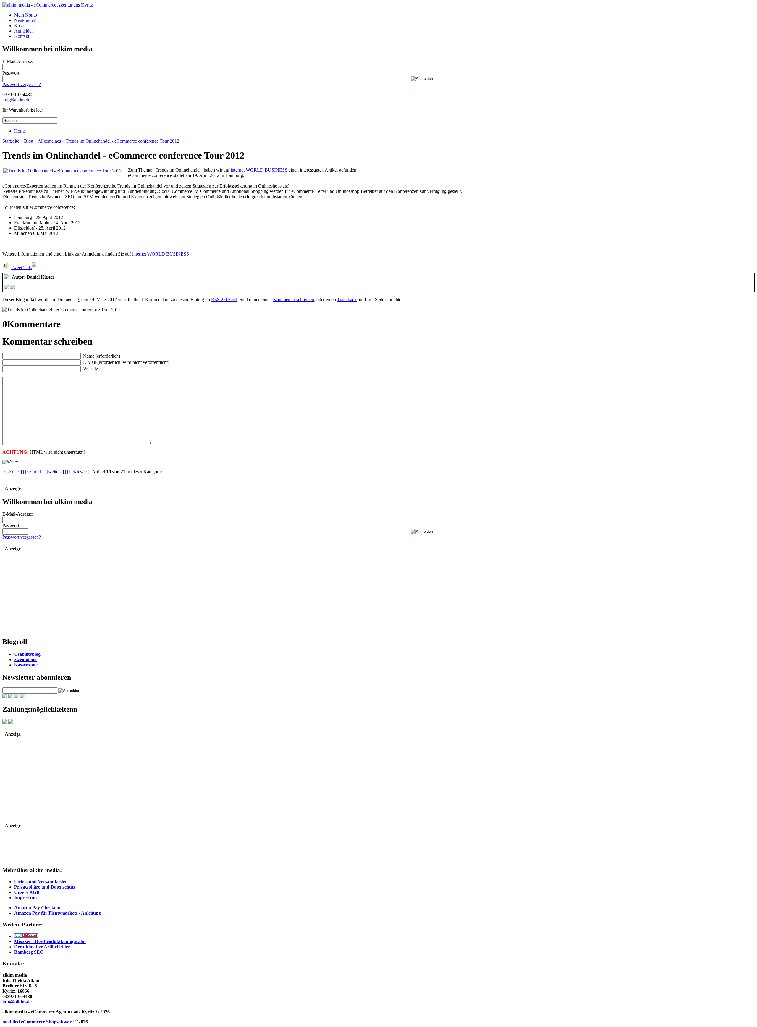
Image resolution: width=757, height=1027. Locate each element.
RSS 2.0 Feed (224, 299)
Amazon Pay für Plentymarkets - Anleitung (57, 912)
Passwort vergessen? (21, 84)
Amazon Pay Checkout (37, 907)
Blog (28, 140)
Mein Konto (25, 14)
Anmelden (24, 30)
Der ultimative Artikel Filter (42, 946)
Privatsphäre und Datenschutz (44, 886)
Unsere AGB (27, 892)
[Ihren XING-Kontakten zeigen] (5, 267)
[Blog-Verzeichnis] (26, 936)
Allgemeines (49, 140)
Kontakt (21, 36)
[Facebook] (6, 287)
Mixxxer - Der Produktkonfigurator (50, 941)
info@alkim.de (16, 99)
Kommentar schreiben (293, 299)
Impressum (25, 897)
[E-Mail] (12, 287)
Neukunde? (25, 20)
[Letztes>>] (78, 471)
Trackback (347, 299)
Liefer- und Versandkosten (41, 881)
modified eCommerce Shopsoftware (38, 1021)
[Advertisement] (39, 595)
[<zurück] (34, 471)
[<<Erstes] (12, 471)
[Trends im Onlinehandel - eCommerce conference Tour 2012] (62, 170)
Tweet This (21, 267)
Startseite (10, 140)
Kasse (19, 25)
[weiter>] (55, 471)
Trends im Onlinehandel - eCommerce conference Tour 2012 (122, 140)
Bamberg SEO (28, 952)
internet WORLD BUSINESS (259, 169)
